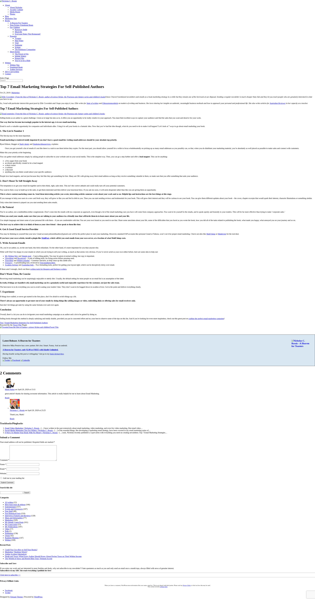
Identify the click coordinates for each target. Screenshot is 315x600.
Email (3, 469)
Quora (7, 536)
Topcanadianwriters (47, 263)
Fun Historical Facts (13, 513)
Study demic (24, 144)
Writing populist (23, 260)
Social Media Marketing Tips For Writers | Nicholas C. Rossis (29, 430)
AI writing (9, 502)
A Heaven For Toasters (19, 23)
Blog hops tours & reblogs (15, 505)
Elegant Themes (16, 597)
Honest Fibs (19, 58)
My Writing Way (11, 256)
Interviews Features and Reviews (18, 516)
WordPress (38, 597)
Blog (7, 16)
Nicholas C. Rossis (17, 410)
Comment (4, 460)
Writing (8, 63)
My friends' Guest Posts (14, 522)
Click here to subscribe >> (10, 575)
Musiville (18, 32)
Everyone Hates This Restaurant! (27, 34)
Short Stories (15, 52)
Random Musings (12, 538)
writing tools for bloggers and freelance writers (48, 269)
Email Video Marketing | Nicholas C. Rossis (22, 428)
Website (3, 473)
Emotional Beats (16, 67)
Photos (12, 14)
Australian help (28, 265)
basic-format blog (57, 354)
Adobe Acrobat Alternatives (16, 554)
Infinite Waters (20, 56)
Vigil (17, 43)
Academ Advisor (11, 265)
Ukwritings (9, 258)
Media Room (15, 12)
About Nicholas (16, 7)
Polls (7, 531)
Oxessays (8, 263)
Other (7, 529)
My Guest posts (11, 524)
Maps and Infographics (14, 518)
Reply (7, 398)
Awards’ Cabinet (16, 10)
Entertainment (10, 507)
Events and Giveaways (14, 509)
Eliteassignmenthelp (110, 103)
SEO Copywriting (12, 72)
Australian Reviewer (278, 103)
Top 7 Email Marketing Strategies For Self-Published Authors (24, 323)
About (7, 5)
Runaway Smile (21, 30)
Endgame (18, 45)
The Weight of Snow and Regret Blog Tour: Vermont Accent (28, 559)
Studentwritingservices (42, 144)
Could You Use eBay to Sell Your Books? (21, 550)
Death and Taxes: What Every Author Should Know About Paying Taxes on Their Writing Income (43, 556)
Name (3, 464)
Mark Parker (10, 389)
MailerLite (222, 234)
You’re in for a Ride (22, 61)
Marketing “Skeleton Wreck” (16, 552)
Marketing (16, 93)
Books (7, 21)
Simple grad (26, 256)
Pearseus (13, 36)
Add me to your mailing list (13, 478)
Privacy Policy (187, 585)
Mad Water (19, 41)
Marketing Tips (11, 18)
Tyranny (18, 38)
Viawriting (9, 260)
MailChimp (210, 234)
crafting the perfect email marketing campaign (206, 319)
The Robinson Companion (25, 49)
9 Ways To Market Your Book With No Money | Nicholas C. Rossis (31, 433)
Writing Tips (14, 65)
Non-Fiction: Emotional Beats (21, 25)
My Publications (11, 527)
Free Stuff (9, 511)
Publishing (9, 533)
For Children (15, 27)
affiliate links (163, 586)
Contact (8, 74)
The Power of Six (22, 54)
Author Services (16, 69)
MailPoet (45, 238)
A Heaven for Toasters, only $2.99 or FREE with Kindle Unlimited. (30, 350)
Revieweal (21, 258)
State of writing (92, 103)
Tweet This (17, 325)
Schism (17, 47)
